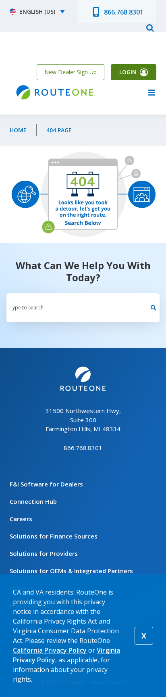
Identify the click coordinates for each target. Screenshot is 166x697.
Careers (21, 519)
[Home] (55, 92)
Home (18, 130)
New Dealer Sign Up (70, 72)
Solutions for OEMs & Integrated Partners (71, 571)
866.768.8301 (123, 12)
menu (151, 92)
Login (128, 72)
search (149, 27)
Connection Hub (33, 501)
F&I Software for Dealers (46, 484)
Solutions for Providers (44, 553)
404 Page (59, 130)
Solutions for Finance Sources (54, 536)
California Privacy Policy (50, 650)
